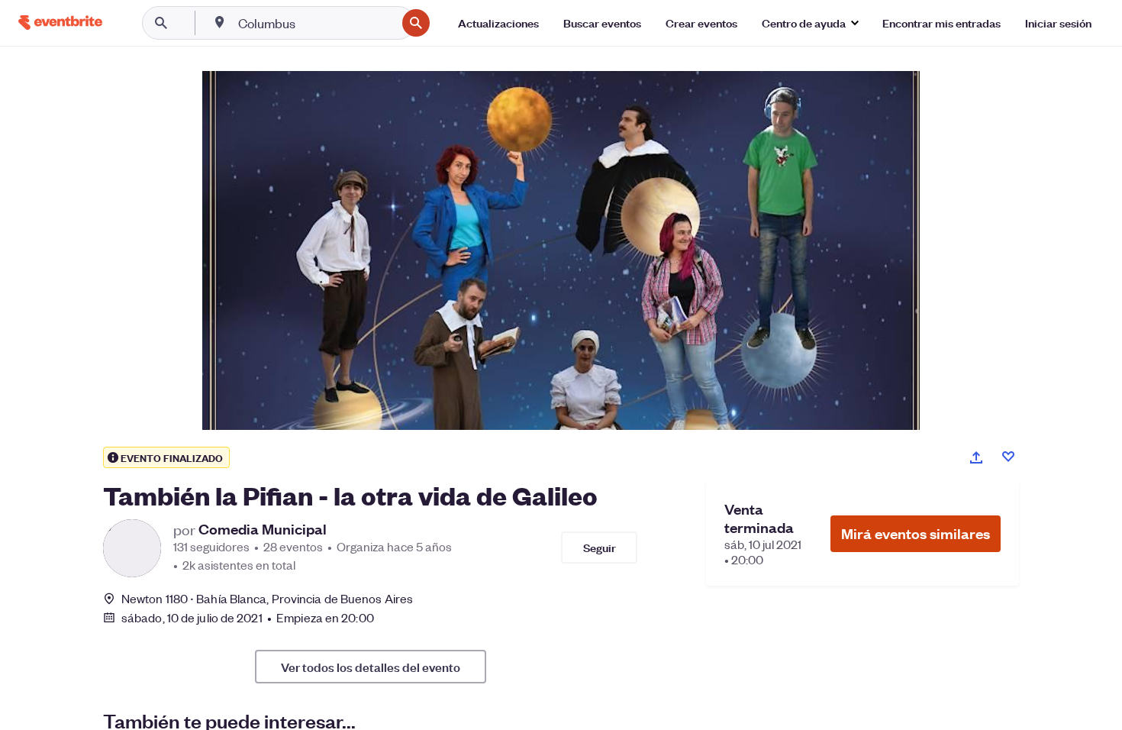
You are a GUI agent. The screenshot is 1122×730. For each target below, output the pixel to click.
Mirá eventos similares (915, 533)
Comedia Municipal (262, 529)
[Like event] (1008, 456)
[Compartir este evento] (976, 457)
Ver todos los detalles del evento (370, 666)
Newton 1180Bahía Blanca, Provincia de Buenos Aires (267, 598)
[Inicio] (60, 22)
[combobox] (315, 22)
